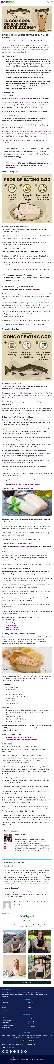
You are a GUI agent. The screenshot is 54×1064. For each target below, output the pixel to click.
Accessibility (35, 1059)
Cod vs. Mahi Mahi (12, 629)
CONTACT (31, 1040)
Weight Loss (5, 1022)
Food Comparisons (7, 1025)
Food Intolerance (32, 1024)
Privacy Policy (10, 1057)
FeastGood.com (16, 870)
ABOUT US (22, 1040)
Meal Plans (31, 1019)
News (29, 1007)
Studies (30, 1010)
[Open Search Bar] (48, 2)
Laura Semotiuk (20, 835)
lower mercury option (24, 395)
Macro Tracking (6, 1020)
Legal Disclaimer (31, 1057)
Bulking (6, 913)
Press (3, 1005)
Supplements (31, 1026)
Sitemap (42, 1059)
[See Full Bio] (22, 905)
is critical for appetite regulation (12, 462)
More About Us (27, 982)
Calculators (5, 1002)
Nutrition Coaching (33, 1002)
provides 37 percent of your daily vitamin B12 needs (19, 136)
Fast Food (31, 1021)
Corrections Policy (14, 1059)
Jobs (29, 1005)
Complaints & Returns (41, 1057)
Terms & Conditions (20, 1057)
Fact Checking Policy (26, 1059)
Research (5, 591)
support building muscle (43, 131)
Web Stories (5, 1010)
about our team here (42, 884)
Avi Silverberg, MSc (15, 43)
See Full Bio (17, 905)
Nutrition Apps (6, 1027)
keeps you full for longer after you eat (18, 256)
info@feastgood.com (25, 894)
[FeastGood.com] (8, 2)
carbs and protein (15, 558)
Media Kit (5, 1007)
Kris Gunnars (24, 269)
